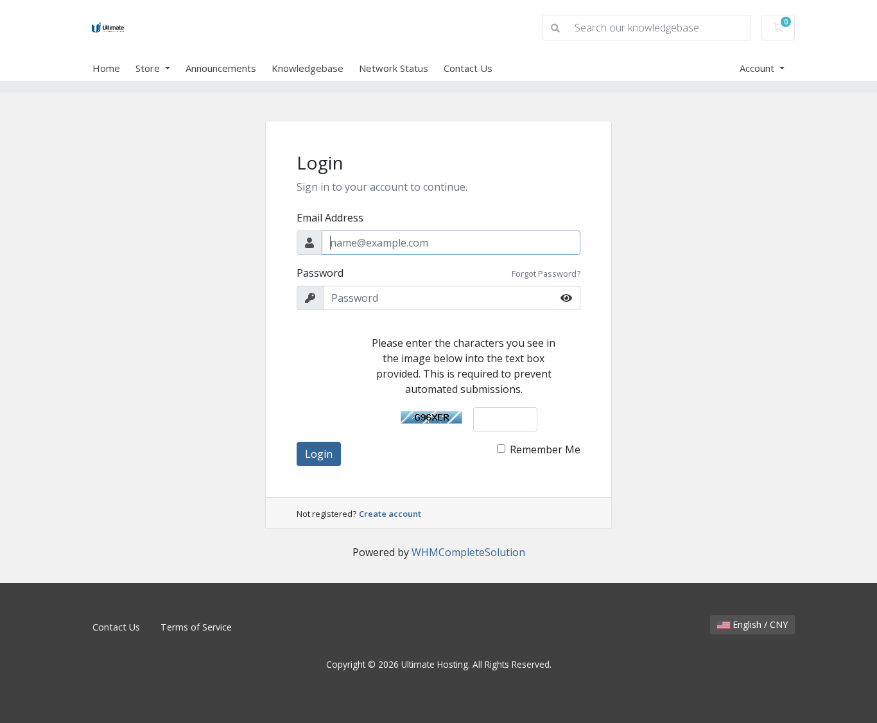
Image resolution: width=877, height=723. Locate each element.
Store (148, 68)
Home (106, 68)
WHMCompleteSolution (468, 552)
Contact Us (468, 68)
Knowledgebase (307, 68)
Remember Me (545, 449)
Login (319, 454)
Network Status (393, 68)
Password (320, 273)
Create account (390, 513)
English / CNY (759, 624)
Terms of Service (196, 627)
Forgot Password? (546, 273)
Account (758, 68)
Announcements (221, 68)
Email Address (330, 218)
